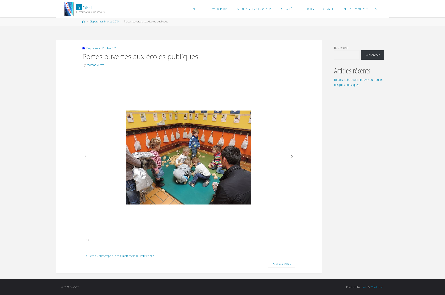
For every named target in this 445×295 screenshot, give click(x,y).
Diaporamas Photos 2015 (104, 21)
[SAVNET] (69, 9)
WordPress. (377, 287)
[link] (377, 9)
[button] (292, 156)
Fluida (363, 287)
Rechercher (341, 48)
